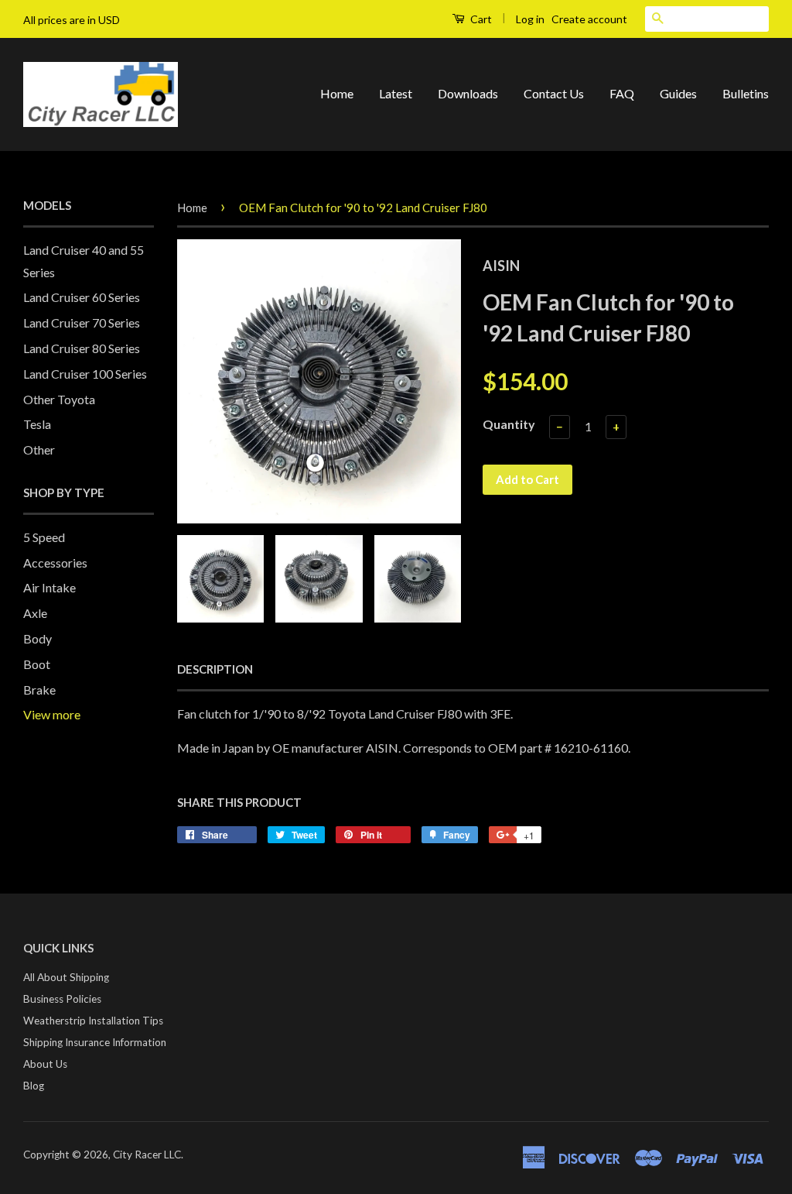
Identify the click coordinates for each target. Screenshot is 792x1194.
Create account (589, 19)
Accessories (55, 562)
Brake (39, 689)
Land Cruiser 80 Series (81, 348)
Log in (530, 19)
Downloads (468, 93)
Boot (36, 664)
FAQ (621, 93)
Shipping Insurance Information (94, 1042)
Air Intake (49, 587)
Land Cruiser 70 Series (81, 322)
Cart (480, 19)
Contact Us (554, 93)
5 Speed (44, 537)
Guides (678, 93)
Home (336, 93)
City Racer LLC (147, 1154)
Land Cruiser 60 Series (81, 297)
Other (39, 449)
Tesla (37, 424)
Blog (33, 1085)
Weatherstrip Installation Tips (93, 1020)
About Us (45, 1064)
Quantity (509, 424)
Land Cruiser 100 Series (85, 373)
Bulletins (745, 93)
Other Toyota (59, 399)
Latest (395, 93)
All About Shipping (66, 977)
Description (215, 669)
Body (37, 638)
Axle (35, 613)
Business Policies (62, 999)
